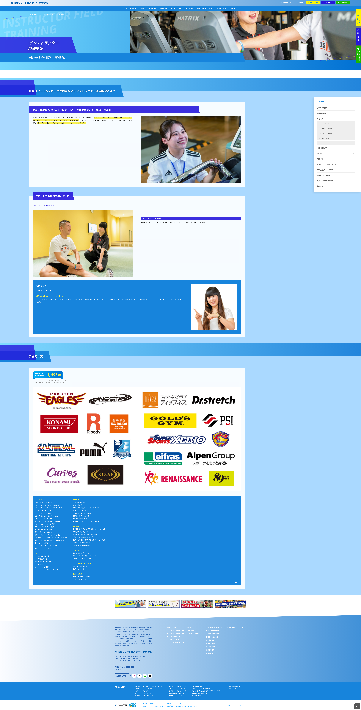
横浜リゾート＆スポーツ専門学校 (143, 693)
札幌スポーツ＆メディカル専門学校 (144, 688)
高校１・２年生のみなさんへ (326, 175)
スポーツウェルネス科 (174, 636)
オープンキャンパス (313, 3)
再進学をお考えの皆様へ (205, 8)
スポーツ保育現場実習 (324, 138)
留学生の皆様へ (222, 8)
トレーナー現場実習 (324, 123)
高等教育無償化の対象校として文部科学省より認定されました (182, 706)
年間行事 (320, 159)
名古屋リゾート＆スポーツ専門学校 (144, 695)
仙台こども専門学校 (197, 686)
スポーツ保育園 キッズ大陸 (157, 706)
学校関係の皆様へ (211, 647)
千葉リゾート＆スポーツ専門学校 (143, 691)
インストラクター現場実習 (325, 128)
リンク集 (145, 704)
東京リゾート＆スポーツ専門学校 (143, 690)
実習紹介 (44, 14)
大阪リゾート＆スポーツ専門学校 (177, 686)
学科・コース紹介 (130, 8)
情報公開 (145, 706)
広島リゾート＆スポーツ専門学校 (177, 688)
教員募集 (152, 704)
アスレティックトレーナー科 (176, 642)
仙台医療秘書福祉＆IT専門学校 (176, 693)
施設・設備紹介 (322, 148)
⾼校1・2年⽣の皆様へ (213, 630)
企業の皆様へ (210, 653)
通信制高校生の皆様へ (212, 634)
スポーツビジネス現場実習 (325, 133)
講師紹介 (320, 153)
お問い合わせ (231, 627)
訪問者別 (234, 8)
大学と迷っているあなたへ (326, 170)
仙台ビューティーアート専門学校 (177, 695)
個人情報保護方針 (171, 704)
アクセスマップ (287, 2)
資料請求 (328, 3)
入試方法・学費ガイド (167, 8)
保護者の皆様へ (210, 650)
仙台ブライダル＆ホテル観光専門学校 (207, 689)
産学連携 (321, 143)
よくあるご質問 (299, 2)
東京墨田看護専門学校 (234, 686)
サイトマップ (160, 704)
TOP (30, 14)
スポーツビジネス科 (174, 639)
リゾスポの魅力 (322, 108)
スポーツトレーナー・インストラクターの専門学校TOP (149, 686)
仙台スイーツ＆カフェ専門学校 (199, 691)
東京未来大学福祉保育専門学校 (199, 693)
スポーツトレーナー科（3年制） (177, 633)
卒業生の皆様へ (210, 643)
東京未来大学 (232, 688)
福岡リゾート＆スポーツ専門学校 (177, 690)
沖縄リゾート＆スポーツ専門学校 (177, 691)
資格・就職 (152, 8)
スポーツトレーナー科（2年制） (177, 630)
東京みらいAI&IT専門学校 (198, 695)
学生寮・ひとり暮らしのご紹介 (327, 164)
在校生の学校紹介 (323, 113)
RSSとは (181, 704)
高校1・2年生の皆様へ (186, 8)
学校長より (320, 186)
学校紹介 (142, 8)
